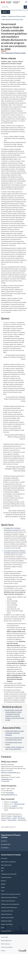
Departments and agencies (8, 861)
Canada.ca (4, 16)
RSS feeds (12, 808)
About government (6, 865)
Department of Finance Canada (16, 16)
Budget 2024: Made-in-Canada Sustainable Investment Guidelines (14, 733)
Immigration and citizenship (8, 874)
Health (3, 887)
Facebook (15, 802)
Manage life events (6, 931)
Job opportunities (6, 844)
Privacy (3, 950)
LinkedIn (14, 806)
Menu (5, 12)
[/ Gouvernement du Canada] (10, 2)
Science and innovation (7, 917)
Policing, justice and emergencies (10, 904)
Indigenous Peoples (6, 921)
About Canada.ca (5, 944)
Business (3, 881)
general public (12, 820)
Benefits (3, 884)
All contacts (4, 858)
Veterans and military (7, 924)
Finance (9, 816)
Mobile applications (6, 940)
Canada (14, 818)
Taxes (2, 891)
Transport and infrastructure (9, 907)
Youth (2, 927)
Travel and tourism (6, 877)
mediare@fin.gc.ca (6, 779)
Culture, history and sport (8, 901)
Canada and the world (7, 911)
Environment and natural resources (10, 894)
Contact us (4, 841)
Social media (4, 937)
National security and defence (9, 897)
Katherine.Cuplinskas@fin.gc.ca (10, 772)
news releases (22, 820)
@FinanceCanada (19, 804)
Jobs (2, 870)
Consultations (5, 847)
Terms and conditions (7, 947)
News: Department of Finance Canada (12, 19)
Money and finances (6, 914)
